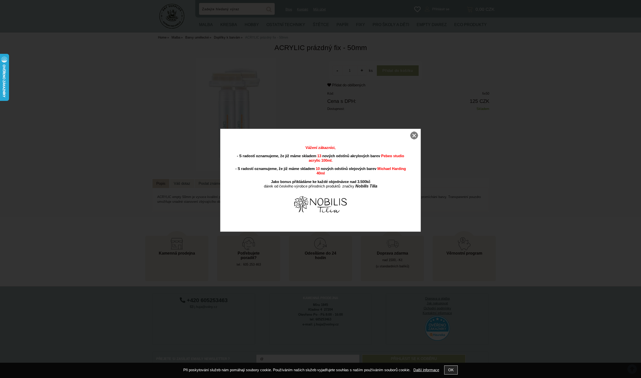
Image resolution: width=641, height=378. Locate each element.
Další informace (426, 370)
